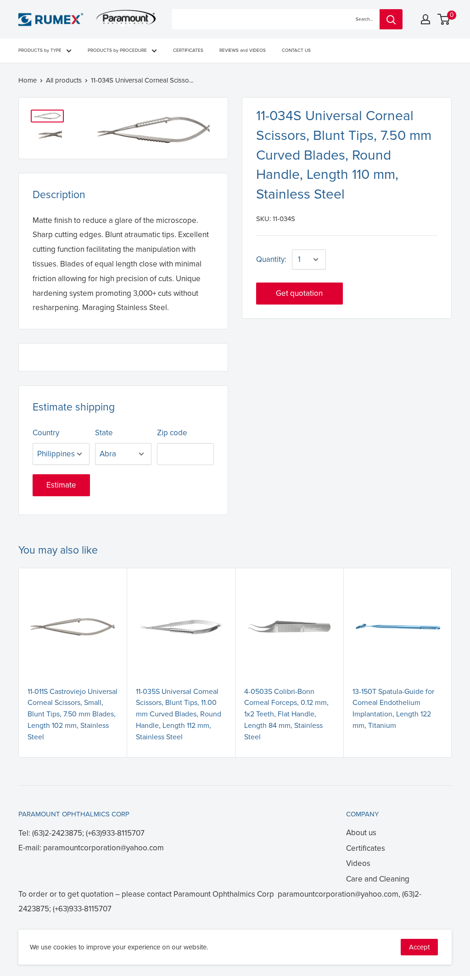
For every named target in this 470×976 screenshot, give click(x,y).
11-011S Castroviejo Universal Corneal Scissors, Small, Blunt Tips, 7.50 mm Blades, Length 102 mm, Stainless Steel (73, 714)
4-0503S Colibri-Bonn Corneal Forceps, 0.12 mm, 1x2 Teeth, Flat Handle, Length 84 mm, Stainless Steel (286, 714)
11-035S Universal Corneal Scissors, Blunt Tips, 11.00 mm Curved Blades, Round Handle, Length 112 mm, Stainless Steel (178, 714)
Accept (419, 947)
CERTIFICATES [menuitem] (188, 50)
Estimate (61, 485)
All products (64, 80)
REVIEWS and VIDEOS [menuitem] (242, 50)
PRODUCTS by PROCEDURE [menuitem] (117, 50)
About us (361, 832)
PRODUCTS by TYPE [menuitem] (40, 50)
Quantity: (271, 259)
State (104, 433)
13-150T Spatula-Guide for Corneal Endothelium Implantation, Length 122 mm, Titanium (393, 708)
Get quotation (299, 293)
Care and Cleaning (377, 879)
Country (46, 433)
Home (27, 80)
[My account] (425, 19)
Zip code (172, 433)
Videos (358, 863)
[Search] (391, 19)
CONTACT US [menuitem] (296, 50)
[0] (444, 19)
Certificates (365, 848)
